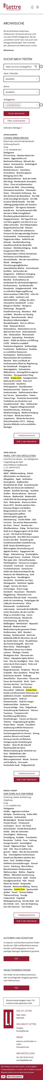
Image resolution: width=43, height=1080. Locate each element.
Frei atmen (30, 565)
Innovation (32, 597)
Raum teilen (22, 678)
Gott (5, 849)
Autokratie (8, 167)
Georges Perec (10, 577)
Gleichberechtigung (21, 248)
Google (7, 586)
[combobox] (21, 79)
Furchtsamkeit (10, 236)
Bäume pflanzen (19, 493)
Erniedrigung (9, 837)
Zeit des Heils (28, 901)
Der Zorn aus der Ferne (18, 793)
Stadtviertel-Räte (11, 704)
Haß (11, 849)
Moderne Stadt (19, 626)
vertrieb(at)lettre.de (24, 1060)
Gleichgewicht (10, 583)
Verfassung (26, 409)
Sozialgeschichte (30, 378)
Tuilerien (7, 722)
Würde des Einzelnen (25, 418)
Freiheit (18, 840)
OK (3, 1077)
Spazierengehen (11, 698)
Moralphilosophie (11, 323)
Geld (32, 574)
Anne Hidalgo (10, 452)
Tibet (22, 404)
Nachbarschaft (18, 635)
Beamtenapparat (24, 173)
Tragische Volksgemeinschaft (22, 407)
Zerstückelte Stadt (11, 765)
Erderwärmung (17, 554)
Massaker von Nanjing (23, 314)
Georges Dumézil (11, 843)
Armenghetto (9, 482)
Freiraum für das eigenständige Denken (21, 233)
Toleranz (34, 710)
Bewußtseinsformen (12, 178)
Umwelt (20, 724)
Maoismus (26, 311)
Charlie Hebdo (24, 519)
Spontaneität (32, 889)
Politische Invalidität (19, 343)
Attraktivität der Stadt (13, 485)
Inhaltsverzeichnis (26, 435)
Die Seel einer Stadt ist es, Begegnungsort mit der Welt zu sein (21, 531)
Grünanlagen (9, 589)
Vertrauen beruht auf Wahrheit (17, 739)
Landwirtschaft (22, 606)
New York (29, 644)
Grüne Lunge (22, 589)
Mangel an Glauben (12, 305)
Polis (25, 880)
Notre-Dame (9, 646)
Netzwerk (20, 1018)
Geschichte (8, 580)
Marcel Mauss (27, 866)
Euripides (20, 837)
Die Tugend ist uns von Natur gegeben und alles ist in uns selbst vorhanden (20, 222)
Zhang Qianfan (11, 135)
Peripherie (25, 670)
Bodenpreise (14, 502)
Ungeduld (20, 898)
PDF (16, 958)
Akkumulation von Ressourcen (17, 476)
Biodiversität (18, 496)
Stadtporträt (22, 465)
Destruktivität (10, 828)
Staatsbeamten (25, 386)
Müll (20, 632)
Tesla (21, 707)
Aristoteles (8, 817)
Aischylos (7, 814)
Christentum (24, 823)
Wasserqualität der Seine (14, 748)
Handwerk (8, 592)
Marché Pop (23, 620)
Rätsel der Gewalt (11, 883)
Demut (16, 525)
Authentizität (20, 817)
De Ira (18, 826)
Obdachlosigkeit (23, 646)
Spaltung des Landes (12, 381)
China (6, 184)
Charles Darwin (10, 823)
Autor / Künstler (11, 73)
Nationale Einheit (17, 326)
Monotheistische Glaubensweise (18, 869)
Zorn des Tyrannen (12, 906)
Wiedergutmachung (12, 901)
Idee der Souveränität (28, 852)
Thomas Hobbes (26, 892)
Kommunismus (10, 277)
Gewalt (7, 846)
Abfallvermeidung (17, 473)
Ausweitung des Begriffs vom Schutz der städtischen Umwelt (21, 488)
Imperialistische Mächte (14, 268)
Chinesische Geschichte (14, 190)
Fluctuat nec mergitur (28, 563)
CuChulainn (9, 826)
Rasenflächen (10, 678)
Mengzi (7, 317)
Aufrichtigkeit (31, 164)
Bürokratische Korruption (25, 181)
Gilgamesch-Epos (18, 846)
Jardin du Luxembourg (13, 600)
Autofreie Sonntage (20, 490)
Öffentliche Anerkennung (23, 875)
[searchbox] (21, 79)
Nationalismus (10, 329)
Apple (18, 479)
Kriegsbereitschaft (23, 288)
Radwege (27, 675)
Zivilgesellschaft (28, 765)
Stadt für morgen (26, 701)
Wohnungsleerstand (12, 759)
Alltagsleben (9, 479)
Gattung (33, 840)
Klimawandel (9, 606)
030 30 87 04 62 (26, 1057)
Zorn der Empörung (29, 904)
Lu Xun (30, 303)
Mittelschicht (22, 623)
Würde (26, 759)
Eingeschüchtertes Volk (14, 227)
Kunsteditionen (22, 1031)
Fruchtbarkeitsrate (12, 568)
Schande (7, 886)
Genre (6, 86)
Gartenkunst (27, 568)
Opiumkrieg (17, 337)
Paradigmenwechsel (12, 880)
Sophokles (8, 889)
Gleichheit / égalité (25, 583)
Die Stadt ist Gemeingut (21, 534)
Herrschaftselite (10, 259)
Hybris (15, 852)
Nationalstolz (15, 334)
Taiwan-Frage (9, 398)
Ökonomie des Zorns (13, 878)
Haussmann (19, 592)
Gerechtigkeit (26, 843)
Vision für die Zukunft (21, 745)
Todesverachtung (11, 895)
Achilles (7, 811)
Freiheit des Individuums (23, 230)
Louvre (29, 615)
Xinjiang (30, 421)
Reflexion (13, 465)
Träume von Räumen (28, 719)
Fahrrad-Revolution (27, 560)
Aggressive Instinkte (20, 811)
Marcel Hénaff (10, 790)
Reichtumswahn (24, 355)
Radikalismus (21, 349)
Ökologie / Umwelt (21, 652)
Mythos (22, 872)
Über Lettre (21, 1015)
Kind (12, 860)
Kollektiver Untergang (25, 274)
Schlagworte (9, 99)
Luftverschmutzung (12, 618)
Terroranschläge (11, 707)
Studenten (24, 704)
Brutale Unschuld (25, 820)
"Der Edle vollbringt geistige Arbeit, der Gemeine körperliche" (20, 204)
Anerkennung (19, 814)
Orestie (33, 878)
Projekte (19, 1028)
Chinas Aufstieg (27, 187)
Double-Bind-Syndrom (26, 828)
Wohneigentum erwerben (15, 756)
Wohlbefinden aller (17, 753)
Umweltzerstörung (12, 409)
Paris (31, 661)
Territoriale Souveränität (27, 398)
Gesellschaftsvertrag (21, 242)
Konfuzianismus (10, 285)
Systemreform (22, 395)
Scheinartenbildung (21, 886)
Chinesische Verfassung (21, 193)
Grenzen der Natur (19, 586)
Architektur (27, 479)
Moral (30, 317)
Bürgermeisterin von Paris (15, 511)
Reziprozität (26, 883)
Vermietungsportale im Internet (17, 733)
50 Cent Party (9, 155)
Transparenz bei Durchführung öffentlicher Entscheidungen (16, 716)
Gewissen (8, 248)
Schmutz (7, 687)
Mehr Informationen (15, 1077)
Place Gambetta (20, 672)
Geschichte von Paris (24, 580)
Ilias (5, 854)
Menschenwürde (18, 317)
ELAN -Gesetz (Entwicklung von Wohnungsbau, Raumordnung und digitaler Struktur (19, 548)
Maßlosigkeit (9, 623)
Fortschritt (8, 565)
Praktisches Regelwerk (13, 346)
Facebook (26, 557)
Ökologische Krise (11, 655)
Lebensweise (9, 609)
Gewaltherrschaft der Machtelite (18, 245)
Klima (28, 603)
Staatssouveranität (12, 389)
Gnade (30, 846)
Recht (26, 681)
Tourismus (8, 713)
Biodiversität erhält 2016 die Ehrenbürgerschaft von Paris (20, 499)
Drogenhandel (10, 537)
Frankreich (19, 565)
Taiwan (32, 395)
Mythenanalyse (10, 872)
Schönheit (17, 687)
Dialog (22, 528)
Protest (31, 880)
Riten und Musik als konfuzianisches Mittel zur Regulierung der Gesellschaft (20, 363)
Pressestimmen (22, 1047)
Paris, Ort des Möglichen (20, 455)
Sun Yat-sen (9, 395)
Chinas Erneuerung (16, 138)
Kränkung (15, 866)
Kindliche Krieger (23, 860)
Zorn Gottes (27, 906)
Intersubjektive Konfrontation (22, 854)
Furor (25, 840)
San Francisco (26, 684)
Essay (6, 147)
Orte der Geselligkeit (18, 661)
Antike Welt (32, 814)
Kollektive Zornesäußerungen (17, 863)
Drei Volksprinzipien (29, 225)
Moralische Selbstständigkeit (16, 320)
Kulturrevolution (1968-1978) (16, 294)
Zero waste (23, 762)
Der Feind (27, 826)
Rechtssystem (10, 355)
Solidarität (19, 690)
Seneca (34, 886)
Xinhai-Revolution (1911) (14, 421)
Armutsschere (17, 164)
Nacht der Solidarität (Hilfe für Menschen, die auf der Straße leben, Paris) (20, 638)
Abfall (6, 473)
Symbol (7, 892)
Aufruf (6, 465)
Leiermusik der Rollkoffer (27, 609)
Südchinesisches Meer (28, 392)
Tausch (14, 892)
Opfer (25, 878)
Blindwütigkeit (10, 820)
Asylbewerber (23, 482)
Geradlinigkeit (24, 577)
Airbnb (30, 473)
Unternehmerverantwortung (16, 730)
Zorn (17, 904)
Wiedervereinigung (12, 412)
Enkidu (7, 831)
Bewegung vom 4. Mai (13, 175)
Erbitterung (22, 834)
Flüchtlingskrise (10, 563)
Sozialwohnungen (30, 696)
